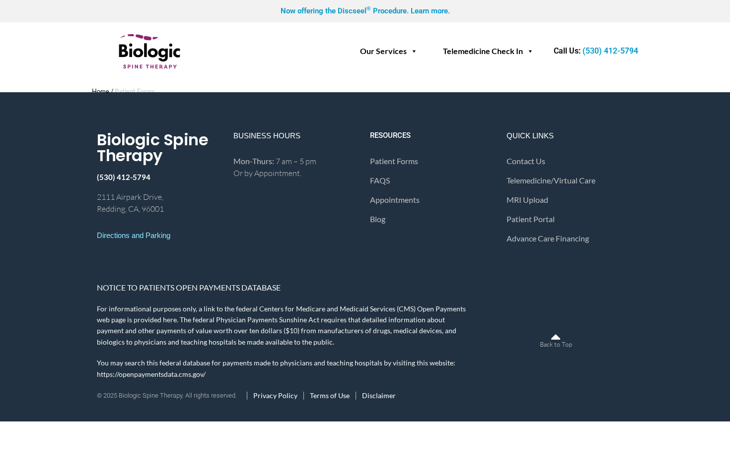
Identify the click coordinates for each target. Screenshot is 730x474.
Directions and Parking (133, 235)
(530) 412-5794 (596, 51)
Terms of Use (330, 396)
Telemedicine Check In (483, 51)
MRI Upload (527, 199)
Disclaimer (379, 396)
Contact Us (526, 161)
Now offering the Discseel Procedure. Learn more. (365, 10)
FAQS (380, 180)
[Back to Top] (556, 330)
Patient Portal (531, 219)
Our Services (383, 51)
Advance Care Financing (548, 238)
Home (100, 91)
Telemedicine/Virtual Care (551, 180)
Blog (377, 219)
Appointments (395, 199)
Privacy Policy (275, 396)
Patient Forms (394, 161)
